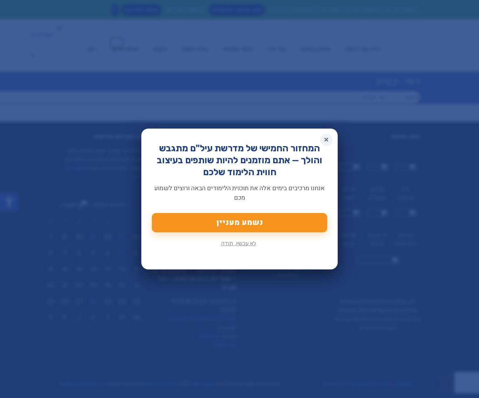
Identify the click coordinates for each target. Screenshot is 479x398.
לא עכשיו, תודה (238, 243)
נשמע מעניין (239, 222)
